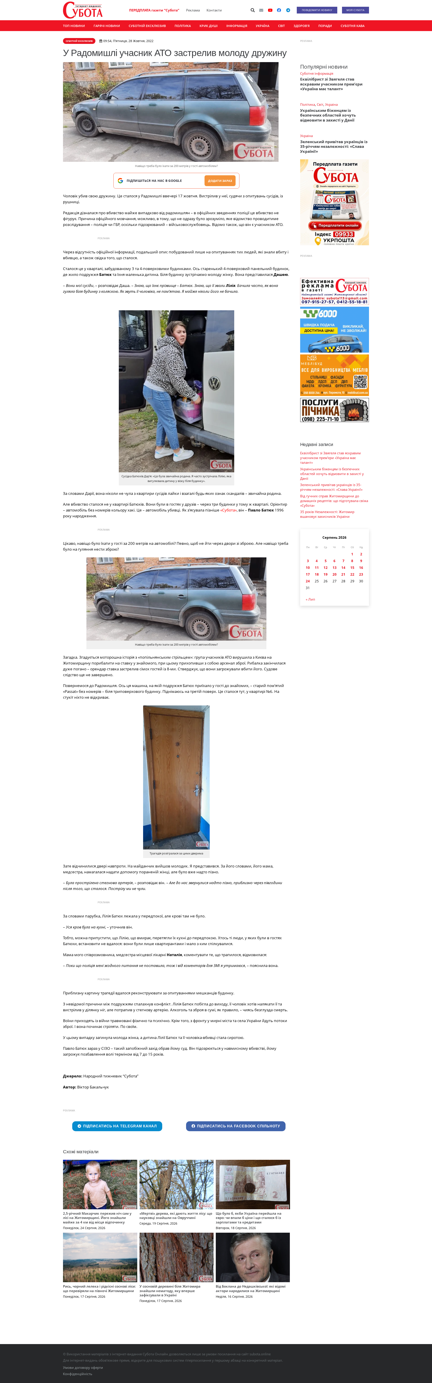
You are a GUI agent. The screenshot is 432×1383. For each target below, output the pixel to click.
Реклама (193, 10)
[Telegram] (288, 10)
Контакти (214, 10)
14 (343, 567)
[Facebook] (279, 10)
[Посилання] (83, 10)
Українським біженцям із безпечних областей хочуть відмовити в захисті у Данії (328, 115)
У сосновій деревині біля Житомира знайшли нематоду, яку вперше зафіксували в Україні (170, 1290)
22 (352, 574)
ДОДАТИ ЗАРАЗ (220, 181)
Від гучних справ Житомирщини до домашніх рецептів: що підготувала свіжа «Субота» (334, 501)
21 (343, 574)
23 (361, 574)
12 (326, 567)
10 (308, 567)
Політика (307, 104)
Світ (320, 104)
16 (361, 567)
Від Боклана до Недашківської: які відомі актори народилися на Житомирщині (251, 1288)
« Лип (310, 599)
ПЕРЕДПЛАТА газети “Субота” (154, 10)
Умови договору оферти (83, 1367)
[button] (252, 10)
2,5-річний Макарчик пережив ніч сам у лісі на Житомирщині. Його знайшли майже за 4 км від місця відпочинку (97, 1217)
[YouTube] (270, 10)
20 (335, 574)
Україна (331, 104)
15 (352, 567)
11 (317, 567)
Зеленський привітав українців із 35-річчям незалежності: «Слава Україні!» (333, 146)
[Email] (261, 10)
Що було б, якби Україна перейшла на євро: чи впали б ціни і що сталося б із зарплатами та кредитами (248, 1217)
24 (308, 581)
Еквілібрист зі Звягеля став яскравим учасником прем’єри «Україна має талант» (331, 84)
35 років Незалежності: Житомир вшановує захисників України (327, 514)
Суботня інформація (316, 73)
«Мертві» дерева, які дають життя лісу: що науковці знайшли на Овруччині (176, 1215)
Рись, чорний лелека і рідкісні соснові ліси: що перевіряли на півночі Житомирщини (99, 1288)
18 (317, 574)
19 (326, 574)
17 (308, 574)
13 (335, 567)
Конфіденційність (77, 1374)
